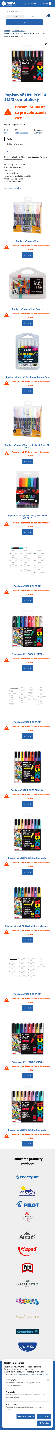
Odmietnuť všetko (26, 1416)
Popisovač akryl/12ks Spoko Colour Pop (27, 377)
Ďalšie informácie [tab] (15, 144)
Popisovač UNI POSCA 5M (27, 994)
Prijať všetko (43, 1416)
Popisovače (18, 33)
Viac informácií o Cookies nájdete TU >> (31, 1374)
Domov (7, 30)
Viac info (27, 255)
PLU (33, 17)
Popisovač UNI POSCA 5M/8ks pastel (27, 1130)
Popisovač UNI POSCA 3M (27, 722)
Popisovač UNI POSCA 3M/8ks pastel (27, 858)
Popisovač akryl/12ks (27, 241)
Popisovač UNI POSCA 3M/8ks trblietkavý (27, 926)
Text (15, 17)
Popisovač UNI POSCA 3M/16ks (27, 790)
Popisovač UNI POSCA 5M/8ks (27, 1062)
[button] (46, 44)
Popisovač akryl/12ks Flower (27, 309)
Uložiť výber (44, 1423)
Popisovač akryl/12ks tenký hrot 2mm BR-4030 (27, 446)
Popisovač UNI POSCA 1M (27, 586)
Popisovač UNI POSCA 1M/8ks (27, 654)
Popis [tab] (9, 139)
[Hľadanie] (24, 22)
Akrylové (27, 33)
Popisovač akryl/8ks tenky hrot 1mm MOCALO (27, 516)
